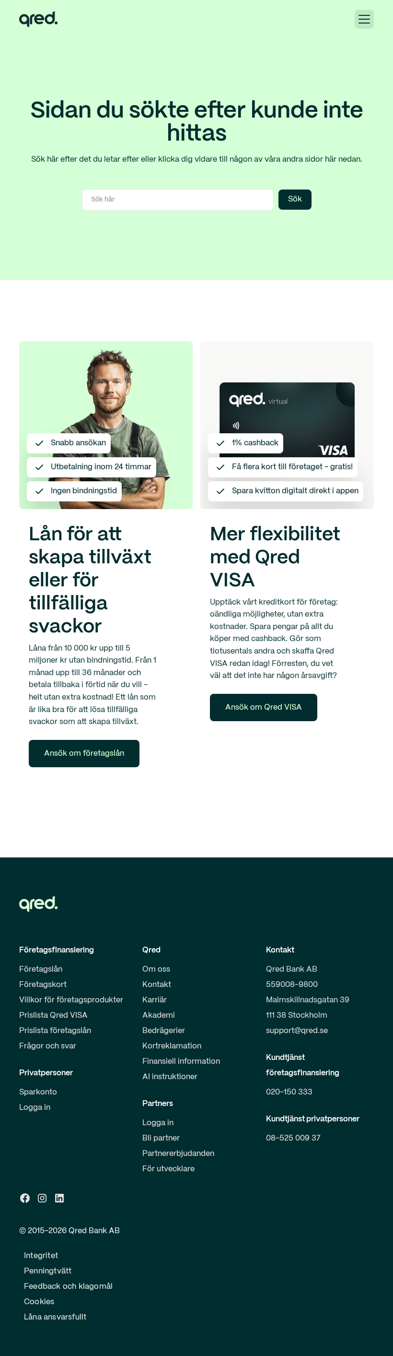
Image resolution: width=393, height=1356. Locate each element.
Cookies (39, 1302)
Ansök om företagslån (84, 753)
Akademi (158, 1015)
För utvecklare (168, 1169)
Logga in (34, 1107)
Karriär (154, 1000)
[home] (38, 19)
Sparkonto (38, 1092)
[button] (364, 19)
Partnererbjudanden (178, 1153)
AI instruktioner (169, 1077)
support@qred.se (297, 1031)
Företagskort (43, 984)
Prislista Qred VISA (53, 1015)
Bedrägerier (163, 1031)
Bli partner (161, 1138)
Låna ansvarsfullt (55, 1317)
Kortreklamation (171, 1046)
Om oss (156, 969)
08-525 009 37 (293, 1138)
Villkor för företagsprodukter (71, 1000)
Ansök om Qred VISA (263, 707)
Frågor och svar (47, 1046)
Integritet (41, 1256)
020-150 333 (289, 1092)
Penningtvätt (47, 1271)
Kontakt (156, 984)
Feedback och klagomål (68, 1286)
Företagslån (40, 969)
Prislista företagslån (55, 1031)
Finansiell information (181, 1061)
